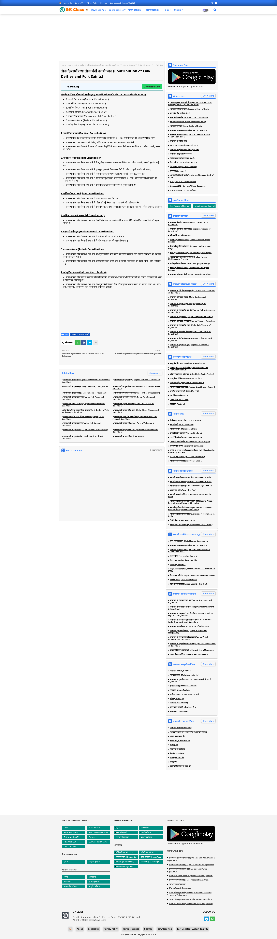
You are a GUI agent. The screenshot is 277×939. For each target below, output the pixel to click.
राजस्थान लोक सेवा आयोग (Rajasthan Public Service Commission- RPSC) (189, 135)
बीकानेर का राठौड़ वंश (177, 753)
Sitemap (103, 3)
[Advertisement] (138, 37)
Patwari (92, 837)
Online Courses (116, 10)
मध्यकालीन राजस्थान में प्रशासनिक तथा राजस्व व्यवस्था (188, 732)
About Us (68, 3)
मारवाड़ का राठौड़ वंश (177, 757)
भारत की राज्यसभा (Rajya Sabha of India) (186, 126)
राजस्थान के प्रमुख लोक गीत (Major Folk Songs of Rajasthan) (81, 424)
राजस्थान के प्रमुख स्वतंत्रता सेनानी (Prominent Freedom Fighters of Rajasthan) (190, 614)
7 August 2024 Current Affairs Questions (187, 186)
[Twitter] (89, 342)
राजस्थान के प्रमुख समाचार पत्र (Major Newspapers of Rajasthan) (190, 601)
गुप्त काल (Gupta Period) (180, 690)
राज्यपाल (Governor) (178, 171)
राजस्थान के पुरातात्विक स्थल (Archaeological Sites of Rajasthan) (189, 680)
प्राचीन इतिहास (94, 881)
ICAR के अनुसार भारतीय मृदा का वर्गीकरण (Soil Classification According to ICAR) (191, 451)
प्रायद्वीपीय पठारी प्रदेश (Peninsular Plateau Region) (190, 441)
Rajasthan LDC (70, 841)
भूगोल (66, 861)
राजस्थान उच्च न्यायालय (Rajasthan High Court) (188, 130)
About (80, 928)
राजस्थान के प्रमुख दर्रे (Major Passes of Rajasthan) (189, 879)
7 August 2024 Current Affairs (183, 190)
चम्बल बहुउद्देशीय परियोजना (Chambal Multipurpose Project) (188, 269)
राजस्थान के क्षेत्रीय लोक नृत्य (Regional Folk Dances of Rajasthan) (83, 405)
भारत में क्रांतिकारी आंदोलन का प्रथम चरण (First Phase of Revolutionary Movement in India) (190, 508)
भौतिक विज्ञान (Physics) (124, 852)
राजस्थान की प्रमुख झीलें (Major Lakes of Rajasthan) (190, 274)
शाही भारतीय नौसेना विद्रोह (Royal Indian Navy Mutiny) (191, 525)
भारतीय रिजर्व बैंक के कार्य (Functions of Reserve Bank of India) (191, 176)
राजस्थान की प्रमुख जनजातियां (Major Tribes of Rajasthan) (137, 393)
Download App (98, 10)
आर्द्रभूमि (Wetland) (177, 404)
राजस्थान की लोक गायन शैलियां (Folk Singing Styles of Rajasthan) (82, 418)
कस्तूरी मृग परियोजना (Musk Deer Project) (186, 378)
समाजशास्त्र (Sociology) (150, 861)
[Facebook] (83, 342)
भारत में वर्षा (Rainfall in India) (181, 424)
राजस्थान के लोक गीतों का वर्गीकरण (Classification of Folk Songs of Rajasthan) (135, 418)
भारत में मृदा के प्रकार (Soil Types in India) (186, 461)
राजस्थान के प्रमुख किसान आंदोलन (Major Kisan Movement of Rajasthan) (192, 644)
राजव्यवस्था (67, 881)
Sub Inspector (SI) (71, 837)
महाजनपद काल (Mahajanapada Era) (184, 675)
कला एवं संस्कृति (121, 832)
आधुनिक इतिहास (94, 861)
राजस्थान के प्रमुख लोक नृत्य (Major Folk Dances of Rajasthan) (133, 405)
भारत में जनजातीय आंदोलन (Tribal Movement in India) (191, 477)
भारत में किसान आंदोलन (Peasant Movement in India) (191, 482)
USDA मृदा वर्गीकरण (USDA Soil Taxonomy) (187, 457)
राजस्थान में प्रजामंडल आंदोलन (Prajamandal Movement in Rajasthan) (191, 608)
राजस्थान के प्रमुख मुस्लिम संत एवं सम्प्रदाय (129, 436)
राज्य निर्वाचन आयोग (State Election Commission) (189, 117)
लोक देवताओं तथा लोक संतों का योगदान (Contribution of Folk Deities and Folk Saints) (85, 411)
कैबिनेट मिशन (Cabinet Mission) (182, 520)
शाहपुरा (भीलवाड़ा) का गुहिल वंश (180, 766)
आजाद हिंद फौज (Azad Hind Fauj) (183, 490)
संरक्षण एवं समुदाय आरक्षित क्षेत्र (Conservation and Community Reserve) (188, 369)
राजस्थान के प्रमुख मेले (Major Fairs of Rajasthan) (134, 423)
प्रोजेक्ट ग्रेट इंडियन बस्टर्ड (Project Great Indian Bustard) (192, 387)
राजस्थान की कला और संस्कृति (79, 65)
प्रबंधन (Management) (125, 866)
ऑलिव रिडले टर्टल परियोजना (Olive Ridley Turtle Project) (192, 374)
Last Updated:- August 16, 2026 (122, 3)
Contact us (79, 3)
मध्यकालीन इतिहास (70, 886)
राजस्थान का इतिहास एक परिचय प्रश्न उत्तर (184, 150)
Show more (155, 373)
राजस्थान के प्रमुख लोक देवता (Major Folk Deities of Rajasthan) (82, 437)
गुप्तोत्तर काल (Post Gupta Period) (183, 686)
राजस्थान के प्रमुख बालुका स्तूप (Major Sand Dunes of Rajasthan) (188, 870)
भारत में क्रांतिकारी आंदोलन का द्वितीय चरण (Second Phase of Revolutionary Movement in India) (191, 502)
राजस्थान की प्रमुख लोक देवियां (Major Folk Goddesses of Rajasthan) (135, 431)
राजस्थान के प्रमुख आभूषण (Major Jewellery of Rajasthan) (86, 386)
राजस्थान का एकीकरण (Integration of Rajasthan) (189, 626)
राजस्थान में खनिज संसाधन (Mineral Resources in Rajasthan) (188, 223)
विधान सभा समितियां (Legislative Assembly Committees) (192, 575)
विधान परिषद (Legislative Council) (183, 162)
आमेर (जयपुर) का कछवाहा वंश (180, 740)
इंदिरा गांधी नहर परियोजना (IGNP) (181, 235)
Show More (208, 95)
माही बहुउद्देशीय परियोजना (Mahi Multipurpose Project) (191, 263)
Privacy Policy (92, 3)
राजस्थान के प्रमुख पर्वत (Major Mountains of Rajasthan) (191, 864)
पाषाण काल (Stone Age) (179, 711)
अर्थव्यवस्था (92, 877)
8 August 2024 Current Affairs (183, 182)
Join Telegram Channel (179, 206)
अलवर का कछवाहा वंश (177, 736)
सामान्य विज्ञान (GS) (153, 10)
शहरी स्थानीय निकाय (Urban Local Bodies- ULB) (188, 584)
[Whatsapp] (78, 342)
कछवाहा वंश (174, 745)
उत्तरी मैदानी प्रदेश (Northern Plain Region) (187, 446)
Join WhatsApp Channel (204, 206)
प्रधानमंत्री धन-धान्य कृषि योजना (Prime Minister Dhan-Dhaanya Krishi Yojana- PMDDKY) (190, 103)
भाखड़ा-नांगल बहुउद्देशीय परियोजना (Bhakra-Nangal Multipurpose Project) (187, 258)
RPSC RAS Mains (71, 832)
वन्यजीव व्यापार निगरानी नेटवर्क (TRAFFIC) (184, 391)
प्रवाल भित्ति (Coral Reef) (179, 400)
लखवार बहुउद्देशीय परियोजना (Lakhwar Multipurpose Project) (189, 241)
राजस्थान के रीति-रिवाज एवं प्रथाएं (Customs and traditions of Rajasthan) (85, 381)
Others (177, 10)
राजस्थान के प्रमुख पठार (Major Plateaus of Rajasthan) (190, 899)
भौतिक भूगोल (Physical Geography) (127, 857)
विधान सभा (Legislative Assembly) (183, 167)
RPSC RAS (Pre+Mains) (98, 832)
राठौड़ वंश (173, 762)
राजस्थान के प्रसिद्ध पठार (178, 141)
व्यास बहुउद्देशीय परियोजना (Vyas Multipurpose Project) (191, 253)
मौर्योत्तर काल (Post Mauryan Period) (184, 694)
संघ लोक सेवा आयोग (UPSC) (180, 113)
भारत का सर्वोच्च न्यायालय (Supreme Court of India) (189, 109)
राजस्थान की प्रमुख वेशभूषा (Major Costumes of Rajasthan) (137, 380)
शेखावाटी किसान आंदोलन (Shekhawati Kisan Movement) (192, 650)
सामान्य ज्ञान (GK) (134, 10)
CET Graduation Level (98, 841)
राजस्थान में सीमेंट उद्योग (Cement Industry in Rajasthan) (191, 903)
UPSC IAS (68, 827)
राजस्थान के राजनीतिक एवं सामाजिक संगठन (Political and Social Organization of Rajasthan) (190, 621)
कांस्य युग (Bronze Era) (179, 703)
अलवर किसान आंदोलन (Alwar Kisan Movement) (189, 654)
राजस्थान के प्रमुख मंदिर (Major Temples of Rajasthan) (84, 393)
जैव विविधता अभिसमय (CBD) (180, 395)
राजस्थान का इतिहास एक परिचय (180, 154)
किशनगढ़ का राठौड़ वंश (177, 749)
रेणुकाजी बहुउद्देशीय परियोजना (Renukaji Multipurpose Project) (189, 247)
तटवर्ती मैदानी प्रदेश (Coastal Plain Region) (186, 437)
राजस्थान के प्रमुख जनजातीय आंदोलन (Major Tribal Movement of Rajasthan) (188, 638)
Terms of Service (131, 928)
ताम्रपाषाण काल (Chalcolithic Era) (183, 707)
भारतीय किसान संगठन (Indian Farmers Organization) (191, 486)
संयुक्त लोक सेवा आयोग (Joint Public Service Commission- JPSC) (191, 570)
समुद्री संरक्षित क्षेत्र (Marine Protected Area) (187, 363)
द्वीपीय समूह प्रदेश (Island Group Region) (185, 420)
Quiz (167, 10)
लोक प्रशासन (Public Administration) (152, 857)
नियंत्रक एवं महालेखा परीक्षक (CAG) (182, 158)
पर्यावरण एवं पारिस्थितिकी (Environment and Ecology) (127, 861)
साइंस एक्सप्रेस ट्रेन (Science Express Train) (187, 383)
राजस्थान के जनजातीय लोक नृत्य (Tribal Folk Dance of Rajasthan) (134, 398)
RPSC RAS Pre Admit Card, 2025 (184, 145)
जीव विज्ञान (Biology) (148, 852)
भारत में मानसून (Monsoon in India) (183, 429)
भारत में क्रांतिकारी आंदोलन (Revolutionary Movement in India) (191, 515)
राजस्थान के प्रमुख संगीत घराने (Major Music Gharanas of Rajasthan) (136, 411)
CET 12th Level (70, 846)
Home (63, 65)
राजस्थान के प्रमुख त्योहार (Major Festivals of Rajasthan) (85, 430)
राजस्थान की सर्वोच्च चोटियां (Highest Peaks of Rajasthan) (191, 875)
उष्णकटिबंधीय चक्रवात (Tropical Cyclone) (186, 433)
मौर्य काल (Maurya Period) (180, 671)
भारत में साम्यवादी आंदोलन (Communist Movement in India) (189, 495)
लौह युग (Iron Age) (177, 699)
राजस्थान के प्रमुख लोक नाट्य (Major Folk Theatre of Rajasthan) (82, 398)
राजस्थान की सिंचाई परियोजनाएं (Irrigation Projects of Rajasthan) (189, 230)
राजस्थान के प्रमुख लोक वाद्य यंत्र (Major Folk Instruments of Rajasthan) (137, 387)
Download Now (152, 86)
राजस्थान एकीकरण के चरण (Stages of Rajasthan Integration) (187, 632)
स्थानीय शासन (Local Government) (183, 580)
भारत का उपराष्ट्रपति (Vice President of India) (188, 122)
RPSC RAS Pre (94, 827)
